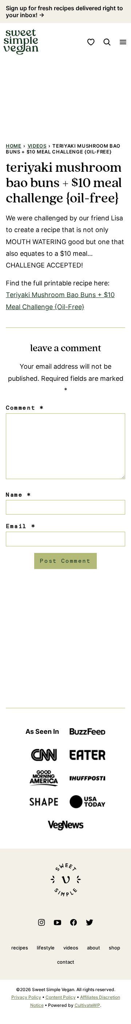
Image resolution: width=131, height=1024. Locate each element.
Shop (114, 948)
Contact (65, 962)
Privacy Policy (26, 997)
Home (13, 146)
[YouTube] (57, 922)
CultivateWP (87, 1005)
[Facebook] (74, 922)
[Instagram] (41, 922)
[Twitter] (90, 922)
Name (18, 494)
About (93, 948)
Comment (25, 408)
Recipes (19, 948)
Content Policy (60, 997)
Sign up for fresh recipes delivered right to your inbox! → (64, 11)
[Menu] (123, 42)
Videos (37, 146)
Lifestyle (46, 948)
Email (20, 526)
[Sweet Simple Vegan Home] (21, 42)
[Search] (107, 42)
